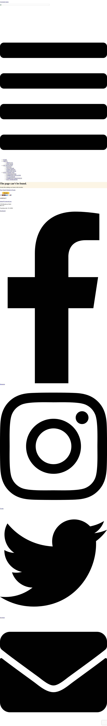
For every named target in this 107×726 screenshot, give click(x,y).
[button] (53, 96)
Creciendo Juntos (4, 2)
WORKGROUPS (10, 169)
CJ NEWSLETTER (11, 174)
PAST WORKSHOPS (12, 179)
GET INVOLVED (8, 165)
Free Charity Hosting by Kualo (7, 190)
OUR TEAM (9, 164)
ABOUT (5, 161)
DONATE (8, 167)
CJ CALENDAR (10, 176)
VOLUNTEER (10, 168)
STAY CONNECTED (8, 172)
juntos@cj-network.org (5, 201)
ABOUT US (9, 162)
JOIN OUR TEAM (11, 171)
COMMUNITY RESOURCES (14, 178)
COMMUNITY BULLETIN (13, 175)
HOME (5, 159)
